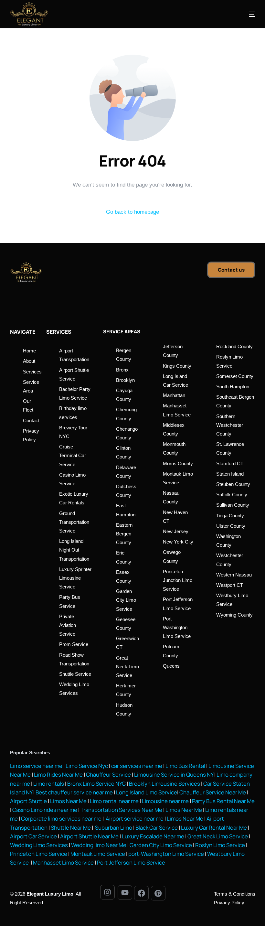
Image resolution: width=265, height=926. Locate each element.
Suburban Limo (113, 827)
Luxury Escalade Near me (153, 836)
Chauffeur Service (108, 774)
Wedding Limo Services (39, 845)
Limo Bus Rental (184, 766)
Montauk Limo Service (97, 853)
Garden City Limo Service (161, 845)
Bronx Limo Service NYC (96, 783)
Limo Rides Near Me (58, 774)
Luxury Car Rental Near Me (214, 827)
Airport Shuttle (28, 801)
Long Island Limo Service (146, 792)
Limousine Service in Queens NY (173, 774)
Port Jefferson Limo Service (131, 862)
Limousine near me (165, 801)
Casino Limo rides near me (44, 809)
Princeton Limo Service (38, 853)
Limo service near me (36, 766)
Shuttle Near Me (71, 827)
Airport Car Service (33, 836)
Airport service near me (134, 818)
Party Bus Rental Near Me (223, 801)
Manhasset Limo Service (63, 862)
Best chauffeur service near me (74, 792)
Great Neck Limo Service (217, 836)
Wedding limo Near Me (98, 845)
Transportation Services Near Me (121, 809)
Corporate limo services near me (61, 818)
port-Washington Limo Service (166, 853)
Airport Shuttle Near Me (89, 836)
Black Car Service (156, 827)
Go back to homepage (132, 212)
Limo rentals (48, 783)
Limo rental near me (114, 801)
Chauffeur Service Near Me (212, 792)
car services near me (136, 766)
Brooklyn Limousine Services (164, 783)
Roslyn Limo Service (220, 845)
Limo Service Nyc (87, 766)
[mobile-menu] (242, 14)
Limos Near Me (68, 801)
